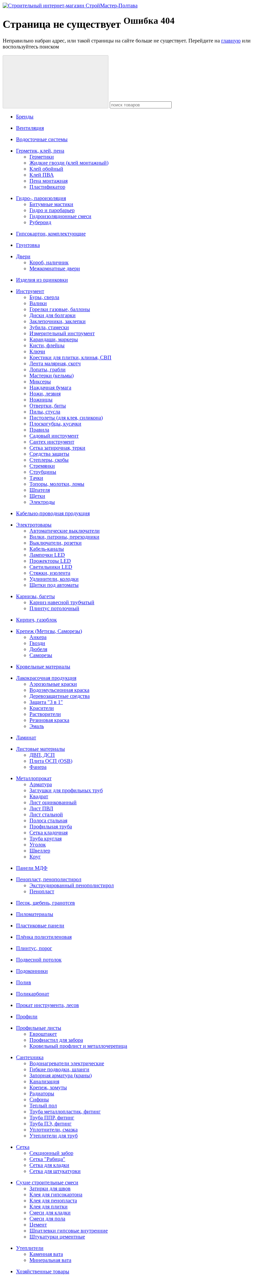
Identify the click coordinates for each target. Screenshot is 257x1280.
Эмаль (36, 726)
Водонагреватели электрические (66, 1063)
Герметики (41, 157)
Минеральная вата (50, 1260)
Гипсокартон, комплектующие (51, 234)
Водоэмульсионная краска (59, 690)
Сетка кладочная (48, 832)
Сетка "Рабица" (47, 1159)
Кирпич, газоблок (36, 620)
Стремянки (42, 466)
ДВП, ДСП (42, 755)
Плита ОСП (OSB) (50, 761)
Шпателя (39, 490)
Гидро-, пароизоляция (41, 198)
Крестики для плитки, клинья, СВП (70, 357)
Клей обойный (46, 169)
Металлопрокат (34, 778)
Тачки (36, 478)
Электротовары (34, 525)
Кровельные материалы (43, 666)
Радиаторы (41, 1093)
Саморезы (40, 655)
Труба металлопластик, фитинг (65, 1111)
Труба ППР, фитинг (51, 1117)
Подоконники (32, 971)
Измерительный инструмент (62, 333)
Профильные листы (38, 1028)
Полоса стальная (48, 820)
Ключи (37, 351)
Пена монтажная (48, 181)
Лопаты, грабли (47, 369)
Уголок (37, 844)
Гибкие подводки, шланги (59, 1069)
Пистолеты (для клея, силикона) (66, 418)
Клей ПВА (41, 175)
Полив (23, 982)
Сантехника (30, 1057)
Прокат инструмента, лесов (47, 1005)
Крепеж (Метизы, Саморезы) (49, 631)
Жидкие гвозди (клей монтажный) (68, 163)
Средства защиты (49, 454)
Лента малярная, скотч (55, 363)
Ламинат (26, 737)
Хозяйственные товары (42, 1271)
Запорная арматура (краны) (60, 1075)
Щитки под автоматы (54, 585)
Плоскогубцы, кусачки (55, 424)
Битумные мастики (51, 204)
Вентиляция (30, 128)
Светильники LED (50, 567)
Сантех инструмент (51, 442)
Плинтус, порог (34, 948)
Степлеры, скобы (49, 460)
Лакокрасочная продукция (46, 678)
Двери (23, 256)
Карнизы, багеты (35, 596)
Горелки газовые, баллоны (59, 309)
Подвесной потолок (39, 960)
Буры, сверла (44, 297)
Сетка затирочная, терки (57, 448)
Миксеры (40, 381)
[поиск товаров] (55, 81)
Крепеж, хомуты (48, 1087)
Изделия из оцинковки (42, 280)
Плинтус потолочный (54, 608)
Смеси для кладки (50, 1212)
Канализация (44, 1081)
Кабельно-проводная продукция (53, 513)
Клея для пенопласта (53, 1200)
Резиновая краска (49, 720)
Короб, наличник (49, 262)
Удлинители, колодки (54, 579)
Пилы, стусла (44, 412)
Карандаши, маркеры (53, 339)
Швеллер (39, 850)
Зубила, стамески (49, 327)
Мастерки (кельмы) (51, 375)
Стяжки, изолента (49, 573)
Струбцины (42, 472)
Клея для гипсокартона (55, 1194)
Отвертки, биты (47, 405)
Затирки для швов (50, 1188)
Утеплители (30, 1248)
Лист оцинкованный (53, 802)
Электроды (42, 502)
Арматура (40, 784)
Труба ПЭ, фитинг (50, 1123)
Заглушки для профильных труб (66, 790)
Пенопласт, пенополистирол (48, 879)
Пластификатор (47, 187)
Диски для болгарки (52, 315)
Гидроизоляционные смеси (60, 216)
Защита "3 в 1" (46, 702)
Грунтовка (28, 245)
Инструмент (30, 291)
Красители (41, 708)
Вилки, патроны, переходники (64, 537)
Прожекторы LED (50, 561)
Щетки (37, 496)
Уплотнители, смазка (53, 1129)
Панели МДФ (32, 868)
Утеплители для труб (53, 1135)
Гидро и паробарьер (52, 210)
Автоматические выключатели (64, 531)
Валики (38, 303)
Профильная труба (50, 826)
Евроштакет (43, 1034)
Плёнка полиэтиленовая (44, 937)
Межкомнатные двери (54, 268)
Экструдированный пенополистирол (71, 885)
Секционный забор (51, 1153)
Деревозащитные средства (59, 696)
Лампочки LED (47, 555)
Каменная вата (46, 1254)
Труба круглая (45, 838)
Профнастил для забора (56, 1040)
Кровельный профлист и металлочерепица (78, 1046)
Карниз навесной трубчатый (61, 602)
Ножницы (41, 399)
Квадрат (38, 796)
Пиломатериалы (34, 914)
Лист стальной (46, 814)
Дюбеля (38, 649)
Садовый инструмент (54, 436)
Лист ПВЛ (41, 808)
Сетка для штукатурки (55, 1171)
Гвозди (37, 643)
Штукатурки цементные (57, 1237)
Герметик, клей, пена (40, 151)
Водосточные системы (42, 139)
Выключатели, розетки (55, 543)
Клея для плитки (48, 1206)
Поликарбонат (32, 994)
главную (231, 40)
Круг (35, 856)
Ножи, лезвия (45, 393)
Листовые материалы (40, 749)
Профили (26, 1016)
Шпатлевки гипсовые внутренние (68, 1230)
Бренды (24, 116)
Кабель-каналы (46, 549)
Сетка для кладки (49, 1165)
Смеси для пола (47, 1218)
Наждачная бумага (50, 387)
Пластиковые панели (40, 925)
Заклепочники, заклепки (57, 321)
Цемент (38, 1224)
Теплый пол (43, 1105)
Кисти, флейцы (47, 345)
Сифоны (39, 1099)
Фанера (38, 767)
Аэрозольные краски (53, 684)
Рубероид (40, 222)
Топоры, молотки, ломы (56, 484)
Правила (39, 430)
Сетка (22, 1147)
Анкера (38, 637)
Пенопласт (41, 891)
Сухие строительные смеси (47, 1182)
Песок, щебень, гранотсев (45, 903)
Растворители (45, 714)
